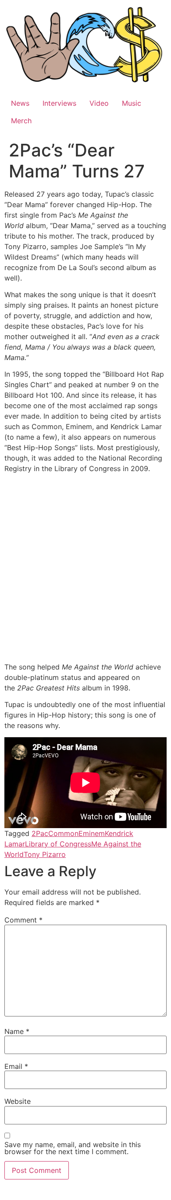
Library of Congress (58, 843)
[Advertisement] (85, 569)
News (20, 103)
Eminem (91, 833)
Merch (21, 120)
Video (99, 103)
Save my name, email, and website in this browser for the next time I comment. (72, 1148)
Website (17, 1101)
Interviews (59, 103)
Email (16, 1066)
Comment (23, 919)
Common (63, 833)
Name (16, 1031)
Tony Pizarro (45, 854)
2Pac (40, 833)
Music (131, 103)
